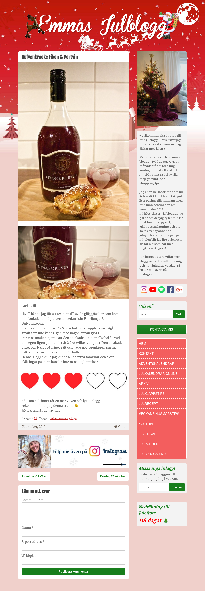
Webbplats (29, 556)
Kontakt (146, 353)
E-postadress (33, 542)
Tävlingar (148, 433)
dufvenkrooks (59, 418)
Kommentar (32, 500)
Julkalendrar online (158, 373)
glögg (73, 418)
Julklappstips (152, 393)
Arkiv (144, 383)
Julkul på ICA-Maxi (34, 476)
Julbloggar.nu (152, 453)
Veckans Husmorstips (159, 413)
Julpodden (149, 443)
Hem (142, 343)
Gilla (121, 427)
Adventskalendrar (156, 363)
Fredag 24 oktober (113, 476)
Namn (28, 527)
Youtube (146, 423)
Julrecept (148, 403)
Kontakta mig (161, 329)
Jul (35, 418)
